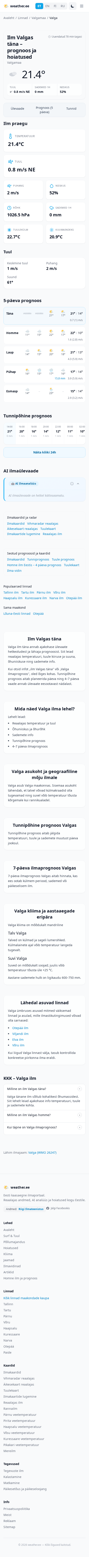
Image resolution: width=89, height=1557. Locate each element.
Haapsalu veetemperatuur (22, 1427)
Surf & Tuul (11, 1236)
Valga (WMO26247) (42, 1152)
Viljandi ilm (20, 1034)
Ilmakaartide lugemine (23, 534)
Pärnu (7, 1316)
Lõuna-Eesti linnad (16, 613)
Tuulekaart (48, 529)
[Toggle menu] (82, 6)
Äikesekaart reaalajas (22, 529)
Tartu (7, 1310)
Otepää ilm (74, 598)
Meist (7, 1515)
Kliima (8, 1254)
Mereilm (9, 1451)
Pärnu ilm (44, 592)
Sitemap (9, 1527)
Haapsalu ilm (12, 598)
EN (47, 6)
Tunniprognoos (38, 559)
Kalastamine (12, 1477)
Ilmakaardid (16, 523)
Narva (7, 1340)
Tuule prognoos (63, 559)
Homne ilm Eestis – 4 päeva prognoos (34, 565)
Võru (6, 1322)
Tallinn (8, 1304)
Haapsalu (10, 1328)
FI (55, 6)
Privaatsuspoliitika (16, 1509)
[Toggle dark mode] (72, 6)
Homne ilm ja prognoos (20, 1278)
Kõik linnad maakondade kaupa (26, 1298)
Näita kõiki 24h (44, 452)
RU (63, 6)
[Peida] (78, 484)
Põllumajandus (14, 1242)
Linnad (23, 18)
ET (39, 6)
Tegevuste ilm (13, 1471)
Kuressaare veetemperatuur (23, 1439)
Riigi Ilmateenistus (31, 1209)
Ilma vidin (14, 571)
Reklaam (9, 1521)
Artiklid (8, 1272)
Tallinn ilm (11, 592)
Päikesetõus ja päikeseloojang (25, 1489)
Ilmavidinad (12, 1266)
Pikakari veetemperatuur (21, 1445)
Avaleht (8, 18)
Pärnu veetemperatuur (20, 1415)
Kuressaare (11, 1334)
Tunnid (71, 108)
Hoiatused (10, 1248)
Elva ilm (18, 1039)
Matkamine (11, 1483)
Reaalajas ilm (52, 534)
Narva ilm (56, 598)
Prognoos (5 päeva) (44, 110)
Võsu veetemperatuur (19, 1433)
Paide (7, 1352)
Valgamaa (39, 18)
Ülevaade (17, 108)
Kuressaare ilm (36, 598)
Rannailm (10, 1409)
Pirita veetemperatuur (19, 1421)
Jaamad (8, 1260)
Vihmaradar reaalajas (42, 523)
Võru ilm (59, 592)
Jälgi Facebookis (60, 1208)
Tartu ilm (27, 592)
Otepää (38, 613)
